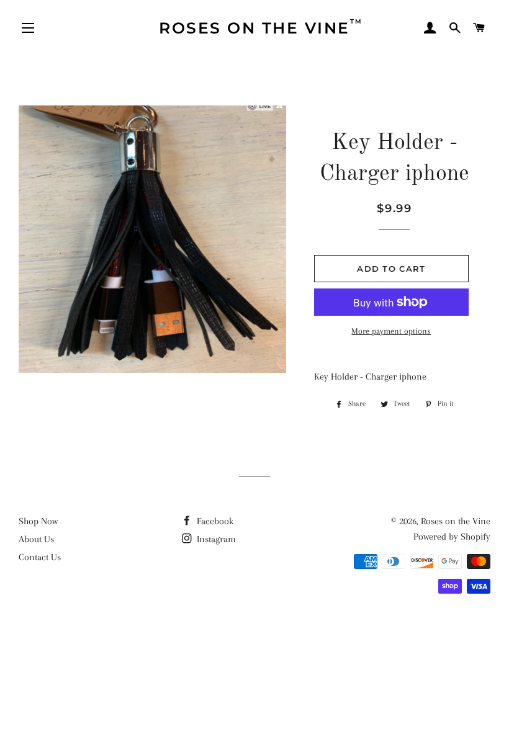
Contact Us (40, 557)
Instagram (215, 539)
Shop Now (38, 521)
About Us (36, 539)
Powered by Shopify (451, 536)
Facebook (213, 521)
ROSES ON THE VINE (261, 27)
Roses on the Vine (455, 521)
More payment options (391, 331)
